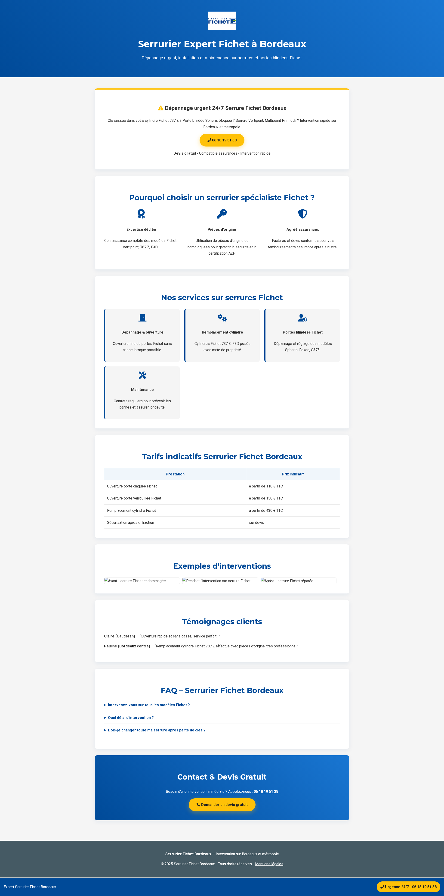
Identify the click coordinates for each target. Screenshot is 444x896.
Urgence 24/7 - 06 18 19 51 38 (410, 887)
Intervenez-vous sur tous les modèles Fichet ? (149, 705)
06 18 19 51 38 (224, 140)
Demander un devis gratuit (224, 804)
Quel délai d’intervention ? (131, 717)
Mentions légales (269, 864)
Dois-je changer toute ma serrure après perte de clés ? (157, 730)
